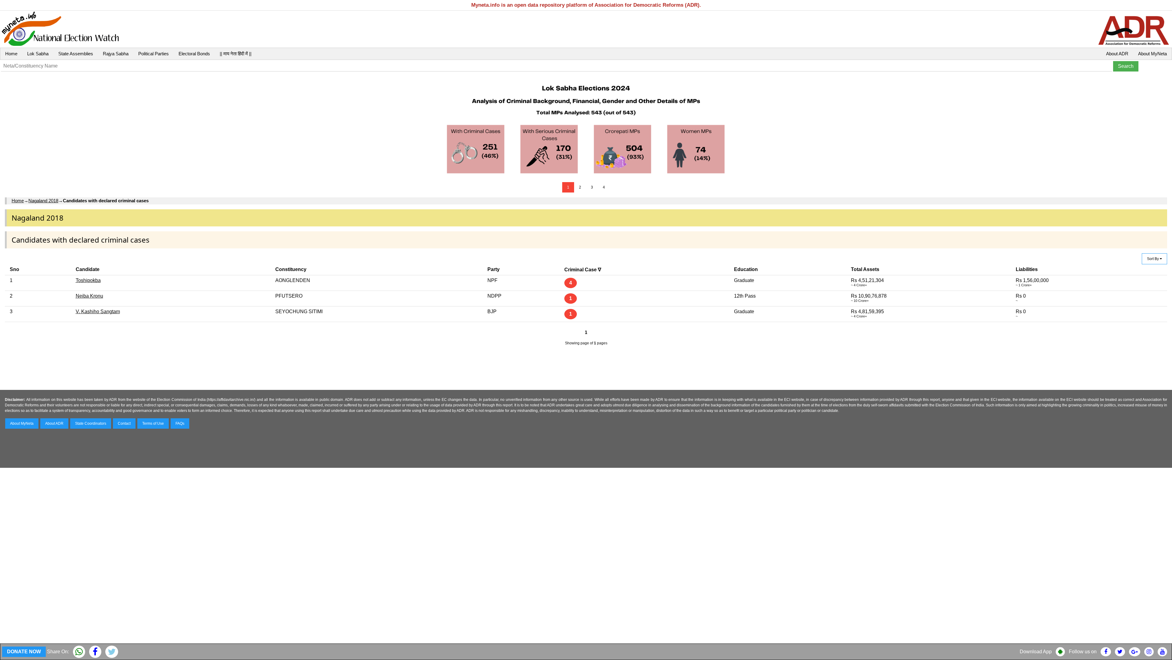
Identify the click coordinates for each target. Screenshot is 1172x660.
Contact (124, 423)
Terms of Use (153, 423)
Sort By (1153, 259)
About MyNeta (1152, 53)
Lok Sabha (38, 53)
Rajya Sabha (115, 53)
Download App (1036, 651)
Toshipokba (88, 280)
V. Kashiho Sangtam (98, 311)
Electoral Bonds (194, 53)
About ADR (1117, 53)
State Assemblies (75, 53)
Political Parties (153, 53)
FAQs (179, 423)
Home (11, 53)
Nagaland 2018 (43, 200)
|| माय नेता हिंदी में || (235, 53)
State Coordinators (90, 423)
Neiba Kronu (89, 296)
